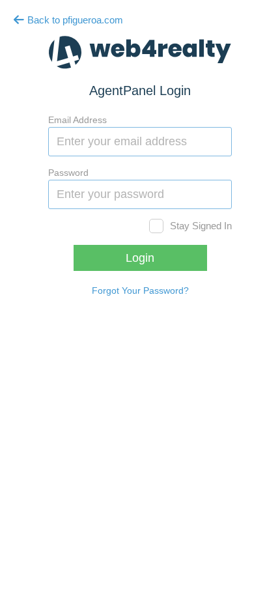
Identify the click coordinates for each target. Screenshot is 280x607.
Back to (74, 19)
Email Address (77, 120)
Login (140, 257)
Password (68, 172)
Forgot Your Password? (140, 290)
